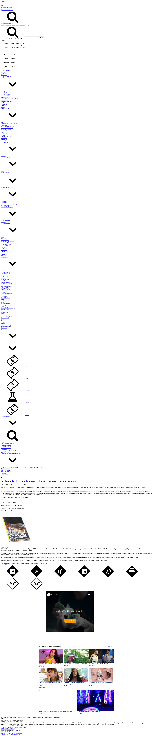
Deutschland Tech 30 (6, 129)
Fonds (26, 366)
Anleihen (27, 378)
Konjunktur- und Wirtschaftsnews (9, 98)
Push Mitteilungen (5, 469)
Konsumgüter (4, 305)
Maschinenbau (4, 312)
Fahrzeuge (3, 285)
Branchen (3, 156)
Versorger (3, 329)
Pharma (2, 320)
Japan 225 (3, 140)
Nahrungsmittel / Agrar (6, 316)
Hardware (3, 295)
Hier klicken (4, 564)
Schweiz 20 (4, 138)
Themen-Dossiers (5, 108)
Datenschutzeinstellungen (7, 730)
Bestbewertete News (6, 95)
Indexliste (3, 238)
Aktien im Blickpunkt (6, 93)
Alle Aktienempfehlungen (7, 103)
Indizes (2, 122)
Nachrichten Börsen (6, 727)
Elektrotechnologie (5, 282)
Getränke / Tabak (5, 290)
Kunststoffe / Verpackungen (8, 308)
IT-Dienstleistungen (6, 303)
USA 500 (3, 132)
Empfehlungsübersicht (6, 101)
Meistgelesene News (6, 97)
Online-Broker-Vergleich (7, 207)
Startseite (3, 72)
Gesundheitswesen (5, 289)
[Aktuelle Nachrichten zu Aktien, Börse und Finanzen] (7, 10)
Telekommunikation (6, 326)
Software (3, 323)
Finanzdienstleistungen (6, 286)
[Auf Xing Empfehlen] (60, 577)
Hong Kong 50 (4, 142)
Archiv (2, 174)
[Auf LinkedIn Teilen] (84, 577)
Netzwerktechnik (5, 318)
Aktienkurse (4, 201)
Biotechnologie (4, 276)
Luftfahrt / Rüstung (5, 310)
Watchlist (27, 440)
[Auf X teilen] (36, 577)
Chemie (3, 278)
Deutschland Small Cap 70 (7, 126)
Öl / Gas (3, 319)
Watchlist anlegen (5, 452)
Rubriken (3, 91)
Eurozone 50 (4, 135)
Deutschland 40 (5, 125)
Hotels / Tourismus (5, 298)
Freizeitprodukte (5, 288)
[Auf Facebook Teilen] (13, 577)
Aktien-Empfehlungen (16, 727)
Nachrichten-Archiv (9, 728)
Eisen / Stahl (4, 280)
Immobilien (3, 299)
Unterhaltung (4, 328)
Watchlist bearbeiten (6, 448)
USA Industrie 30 (5, 130)
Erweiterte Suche (6, 70)
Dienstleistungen (5, 279)
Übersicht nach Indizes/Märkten (9, 123)
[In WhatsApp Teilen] (108, 577)
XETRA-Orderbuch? (6, 223)
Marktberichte (4, 100)
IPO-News (3, 105)
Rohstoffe (3, 322)
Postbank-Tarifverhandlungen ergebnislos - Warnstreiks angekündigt (38, 481)
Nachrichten (4, 73)
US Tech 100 (4, 133)
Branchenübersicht (5, 157)
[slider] (3, 475)
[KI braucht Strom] (16, 546)
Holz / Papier (4, 296)
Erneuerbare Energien (6, 283)
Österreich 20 (4, 139)
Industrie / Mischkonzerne (7, 300)
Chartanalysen (4, 104)
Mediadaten (17, 730)
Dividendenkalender (6, 205)
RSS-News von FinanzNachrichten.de (10, 734)
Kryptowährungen (5, 416)
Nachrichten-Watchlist (6, 445)
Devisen (27, 415)
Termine (3, 107)
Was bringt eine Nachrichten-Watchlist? (10, 450)
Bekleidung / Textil (5, 275)
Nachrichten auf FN (6, 76)
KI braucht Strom (5, 547)
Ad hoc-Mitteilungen (6, 7)
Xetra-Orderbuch (13, 725)
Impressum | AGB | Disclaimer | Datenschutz (12, 733)
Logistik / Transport (6, 309)
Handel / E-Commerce (6, 293)
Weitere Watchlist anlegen (7, 443)
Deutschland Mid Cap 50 (7, 128)
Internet (2, 302)
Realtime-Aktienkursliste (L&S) (9, 204)
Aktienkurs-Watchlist (6, 446)
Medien (2, 171)
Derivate (27, 390)
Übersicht (3, 222)
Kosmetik (3, 306)
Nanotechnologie (5, 315)
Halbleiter (3, 292)
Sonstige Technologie (6, 325)
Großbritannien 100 (6, 136)
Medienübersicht (5, 172)
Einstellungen (4, 449)
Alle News (3, 77)
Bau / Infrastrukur (5, 273)
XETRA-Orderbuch (6, 220)
